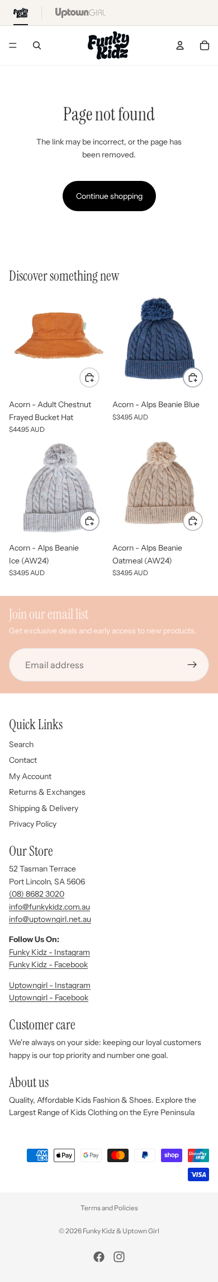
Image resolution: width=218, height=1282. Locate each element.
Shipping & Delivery (43, 808)
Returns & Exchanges (47, 792)
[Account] (180, 45)
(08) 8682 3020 (36, 894)
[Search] (37, 45)
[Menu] (13, 45)
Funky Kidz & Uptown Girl (121, 1231)
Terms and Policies (109, 1208)
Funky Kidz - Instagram (49, 952)
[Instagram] (119, 1257)
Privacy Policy (32, 824)
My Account (30, 776)
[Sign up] (192, 665)
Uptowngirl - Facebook (48, 997)
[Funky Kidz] (20, 12)
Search (21, 744)
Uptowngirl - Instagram (50, 985)
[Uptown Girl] (80, 12)
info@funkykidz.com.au (49, 907)
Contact (23, 760)
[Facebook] (99, 1257)
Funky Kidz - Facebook (48, 964)
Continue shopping (109, 196)
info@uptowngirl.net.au (50, 919)
